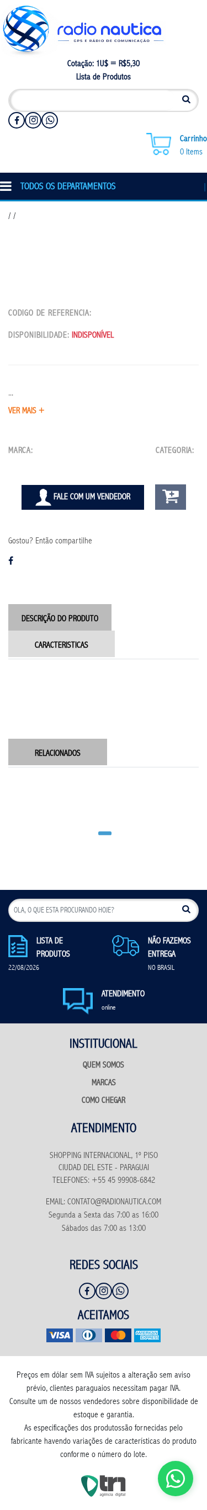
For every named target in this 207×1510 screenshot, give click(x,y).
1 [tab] (103, 828)
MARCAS (104, 1083)
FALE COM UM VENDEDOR (90, 497)
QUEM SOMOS (103, 1065)
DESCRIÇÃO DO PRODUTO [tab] (60, 619)
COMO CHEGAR (103, 1101)
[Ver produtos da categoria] (198, 451)
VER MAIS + (26, 411)
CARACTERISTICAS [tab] (61, 646)
